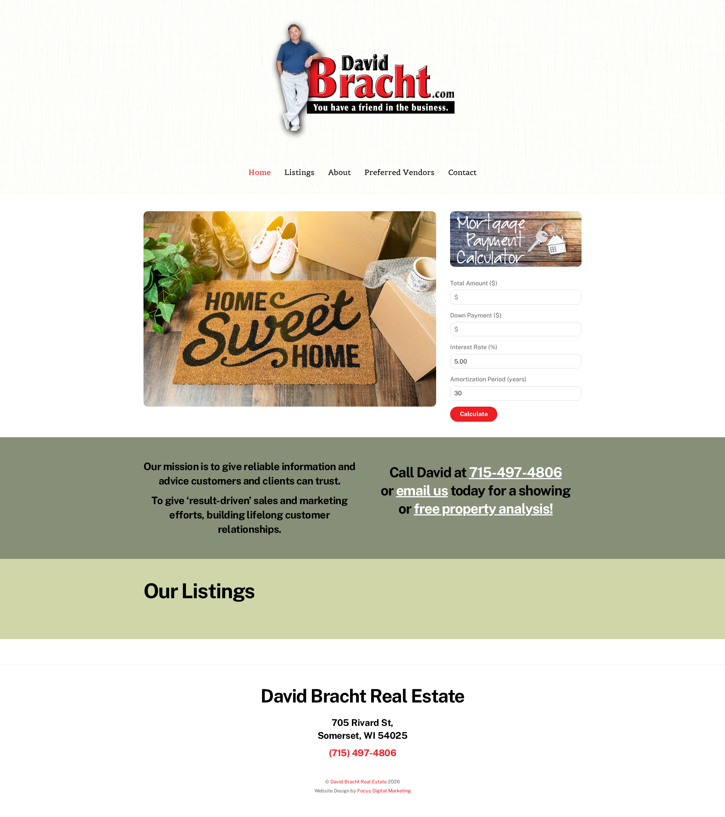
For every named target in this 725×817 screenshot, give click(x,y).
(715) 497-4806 (362, 752)
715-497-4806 (515, 472)
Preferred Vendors (399, 172)
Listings (299, 172)
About (339, 172)
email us (422, 490)
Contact (462, 172)
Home (259, 172)
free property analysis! (483, 508)
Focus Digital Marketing (384, 791)
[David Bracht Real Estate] (362, 136)
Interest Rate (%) (473, 347)
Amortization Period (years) (488, 379)
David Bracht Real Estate (358, 782)
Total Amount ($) (473, 283)
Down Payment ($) (475, 315)
